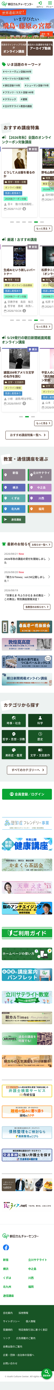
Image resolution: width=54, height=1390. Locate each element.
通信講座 (16, 519)
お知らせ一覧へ (40, 544)
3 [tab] (24, 37)
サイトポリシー (11, 1321)
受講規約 (8, 1329)
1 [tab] (12, 37)
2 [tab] (18, 37)
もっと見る (42, 228)
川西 (41, 498)
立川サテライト (41, 475)
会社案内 (8, 1313)
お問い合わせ (10, 1363)
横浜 (15, 487)
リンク (6, 1338)
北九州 (15, 509)
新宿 (15, 473)
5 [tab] (36, 37)
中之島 (41, 487)
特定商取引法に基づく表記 (33, 1329)
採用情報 (23, 1313)
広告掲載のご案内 (25, 1338)
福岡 (41, 509)
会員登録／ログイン (27, 794)
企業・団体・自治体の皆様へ (18, 1355)
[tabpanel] (27, 23)
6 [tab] (42, 37)
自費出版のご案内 (12, 1346)
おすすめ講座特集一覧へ (25, 435)
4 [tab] (30, 37)
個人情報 (30, 1321)
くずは (15, 498)
